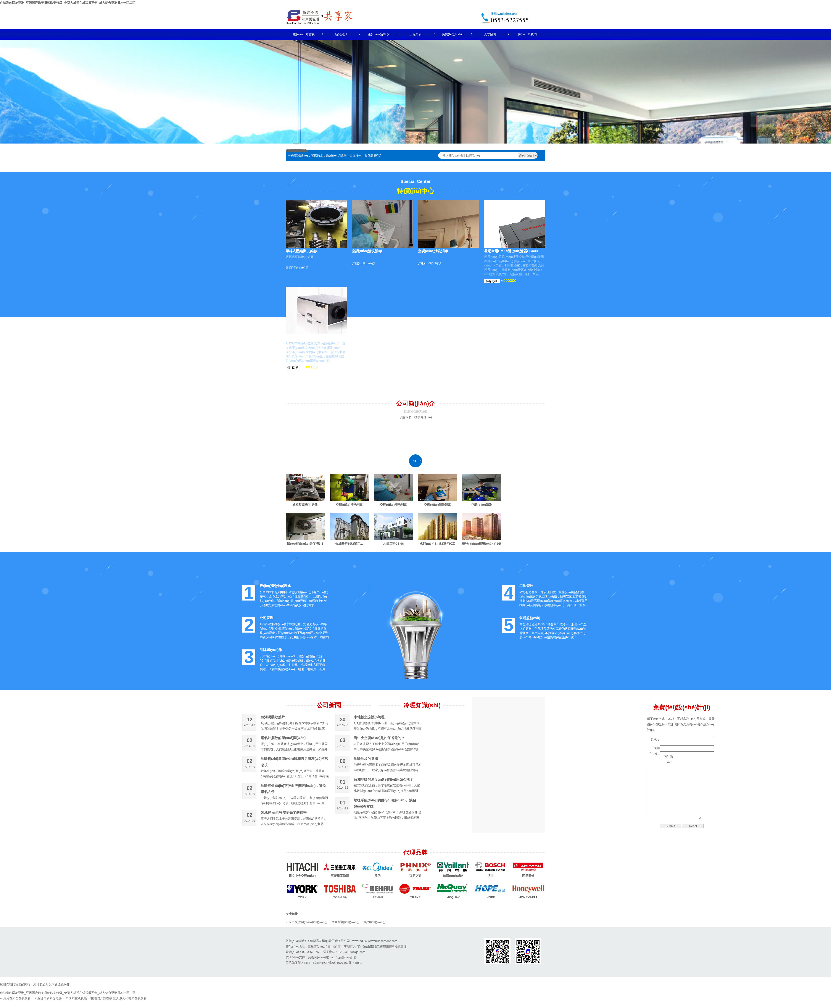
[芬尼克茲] (415, 866)
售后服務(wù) (529, 618)
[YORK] (302, 888)
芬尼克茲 (415, 875)
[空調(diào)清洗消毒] (349, 487)
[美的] (377, 866)
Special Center (416, 181)
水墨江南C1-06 (393, 543)
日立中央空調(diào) (302, 875)
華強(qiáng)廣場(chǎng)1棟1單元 (481, 543)
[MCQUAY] (453, 888)
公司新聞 (329, 705)
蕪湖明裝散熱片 (273, 717)
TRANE (415, 897)
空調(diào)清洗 (481, 504)
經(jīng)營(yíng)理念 (275, 586)
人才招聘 (490, 34)
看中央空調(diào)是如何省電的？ (379, 738)
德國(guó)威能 (453, 875)
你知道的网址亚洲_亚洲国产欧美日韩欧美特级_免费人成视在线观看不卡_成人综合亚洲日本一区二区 (67, 2)
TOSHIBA (340, 897)
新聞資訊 (341, 34)
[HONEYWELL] (528, 888)
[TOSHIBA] (340, 888)
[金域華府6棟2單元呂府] (349, 526)
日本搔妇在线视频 (75, 998)
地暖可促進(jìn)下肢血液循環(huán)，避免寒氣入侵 (293, 789)
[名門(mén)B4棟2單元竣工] (437, 526)
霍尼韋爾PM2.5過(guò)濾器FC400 (511, 251)
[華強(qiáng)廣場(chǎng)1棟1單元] (481, 526)
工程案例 (415, 34)
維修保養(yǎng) (296, 150)
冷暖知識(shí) (422, 705)
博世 (491, 875)
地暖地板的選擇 (366, 758)
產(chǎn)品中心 (378, 34)
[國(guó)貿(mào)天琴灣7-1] (305, 526)
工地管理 (526, 586)
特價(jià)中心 (415, 191)
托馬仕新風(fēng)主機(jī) (304, 337)
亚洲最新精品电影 (49, 998)
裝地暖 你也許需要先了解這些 (284, 812)
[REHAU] (377, 888)
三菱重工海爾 (340, 875)
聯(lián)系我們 (527, 34)
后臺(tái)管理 (347, 957)
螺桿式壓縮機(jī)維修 (301, 251)
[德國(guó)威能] (453, 866)
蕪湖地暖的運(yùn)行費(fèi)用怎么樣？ (383, 779)
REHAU (377, 897)
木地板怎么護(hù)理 (369, 717)
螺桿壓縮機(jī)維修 (305, 504)
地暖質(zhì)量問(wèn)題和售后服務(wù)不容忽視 (295, 762)
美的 (378, 875)
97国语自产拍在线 (100, 998)
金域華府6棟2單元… (349, 543)
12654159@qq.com (351, 952)
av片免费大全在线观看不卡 (18, 998)
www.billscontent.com (382, 941)
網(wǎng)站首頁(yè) (304, 36)
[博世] (490, 866)
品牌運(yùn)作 (271, 650)
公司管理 (267, 618)
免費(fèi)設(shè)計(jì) (453, 36)
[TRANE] (415, 888)
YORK (302, 897)
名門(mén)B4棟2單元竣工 (437, 543)
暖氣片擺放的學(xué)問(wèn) (283, 738)
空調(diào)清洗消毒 (367, 251)
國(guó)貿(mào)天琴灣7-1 (305, 543)
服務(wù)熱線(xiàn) (504, 13)
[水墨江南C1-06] (393, 526)
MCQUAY (453, 897)
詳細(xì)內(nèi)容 (297, 267)
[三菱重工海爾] (340, 866)
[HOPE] (490, 888)
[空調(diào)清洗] (481, 487)
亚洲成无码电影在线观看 (130, 998)
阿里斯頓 (528, 875)
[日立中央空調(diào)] (302, 866)
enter (416, 461)
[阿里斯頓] (528, 866)
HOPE (490, 897)
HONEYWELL (528, 897)
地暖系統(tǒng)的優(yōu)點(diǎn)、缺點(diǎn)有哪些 (385, 803)
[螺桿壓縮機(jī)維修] (305, 487)
